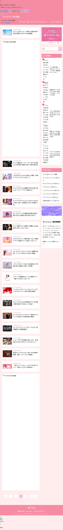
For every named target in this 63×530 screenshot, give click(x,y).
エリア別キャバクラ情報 (50, 174)
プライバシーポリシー (39, 511)
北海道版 (26, 11)
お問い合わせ (21, 511)
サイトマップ (29, 511)
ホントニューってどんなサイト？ (39, 22)
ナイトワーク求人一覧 (55, 22)
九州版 (18, 11)
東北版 (22, 11)
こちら (48, 241)
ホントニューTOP (24, 22)
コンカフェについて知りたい (51, 190)
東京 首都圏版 (4, 11)
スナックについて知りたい (50, 194)
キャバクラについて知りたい (51, 183)
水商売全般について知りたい (51, 201)
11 (16, 496)
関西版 (10, 11)
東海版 (14, 11)
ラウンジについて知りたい (50, 197)
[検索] (60, 49)
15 (31, 496)
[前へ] (6, 496)
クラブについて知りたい (50, 187)
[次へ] (36, 496)
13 (25, 496)
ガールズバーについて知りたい (51, 179)
